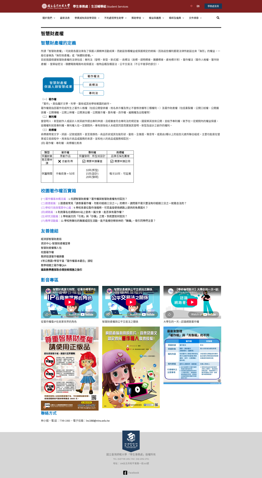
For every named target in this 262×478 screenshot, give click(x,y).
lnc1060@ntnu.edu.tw (98, 420)
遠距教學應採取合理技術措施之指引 (61, 269)
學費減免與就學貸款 (85, 17)
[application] (53, 18)
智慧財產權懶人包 (51, 248)
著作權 (52, 99)
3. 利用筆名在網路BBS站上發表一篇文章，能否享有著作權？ (90, 212)
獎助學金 (136, 17)
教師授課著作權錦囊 (52, 256)
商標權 (52, 130)
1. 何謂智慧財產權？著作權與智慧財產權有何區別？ (98, 199)
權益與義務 (155, 17)
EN (198, 6)
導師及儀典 (175, 17)
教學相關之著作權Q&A (53, 265)
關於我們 (47, 17)
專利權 (52, 116)
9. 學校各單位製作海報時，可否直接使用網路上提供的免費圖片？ (111, 207)
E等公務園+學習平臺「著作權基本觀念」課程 (67, 261)
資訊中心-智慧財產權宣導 (55, 243)
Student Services (100, 6)
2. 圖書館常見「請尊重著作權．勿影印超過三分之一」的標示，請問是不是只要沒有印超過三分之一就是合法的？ (122, 203)
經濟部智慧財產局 (51, 239)
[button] (213, 6)
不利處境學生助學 (114, 17)
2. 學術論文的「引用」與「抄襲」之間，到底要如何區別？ (94, 216)
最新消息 (65, 17)
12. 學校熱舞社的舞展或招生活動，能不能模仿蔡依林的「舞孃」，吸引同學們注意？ (108, 220)
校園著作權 (47, 252)
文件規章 (194, 17)
